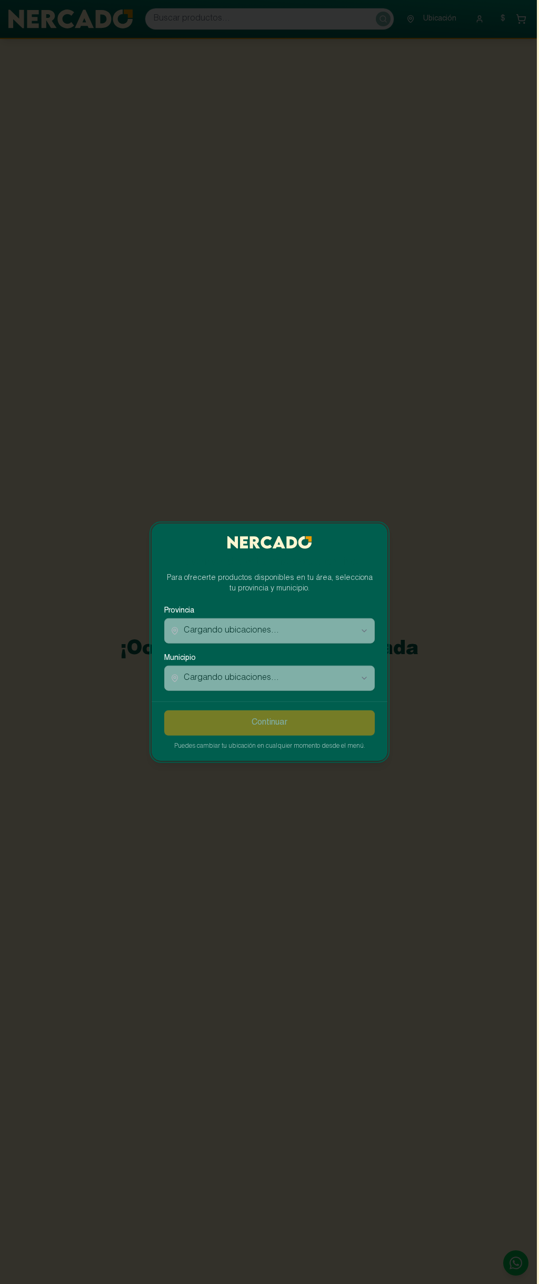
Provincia (179, 611)
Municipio (180, 658)
